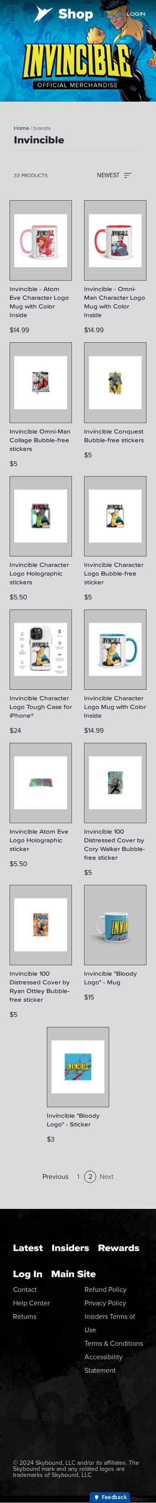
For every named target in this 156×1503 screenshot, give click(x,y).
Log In (27, 1274)
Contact (25, 1289)
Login (136, 14)
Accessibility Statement (103, 1363)
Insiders (70, 1248)
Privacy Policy (105, 1303)
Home (21, 128)
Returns (24, 1316)
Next (107, 1177)
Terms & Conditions (113, 1343)
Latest (28, 1248)
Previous (55, 1177)
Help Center (31, 1303)
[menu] (13, 14)
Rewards (119, 1248)
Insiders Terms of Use (109, 1323)
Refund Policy (105, 1289)
